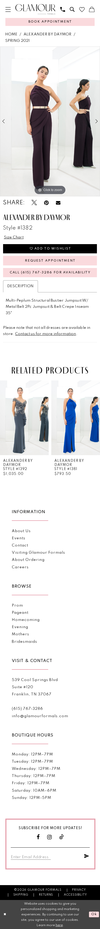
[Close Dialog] (4, 914)
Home (11, 34)
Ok (94, 914)
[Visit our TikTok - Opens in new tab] (61, 837)
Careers (20, 567)
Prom (17, 606)
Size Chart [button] (14, 237)
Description (20, 286)
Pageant (20, 613)
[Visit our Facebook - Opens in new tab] (38, 837)
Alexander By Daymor (47, 34)
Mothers (20, 634)
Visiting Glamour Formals (38, 553)
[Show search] (72, 9)
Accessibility (75, 894)
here (59, 925)
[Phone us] (62, 9)
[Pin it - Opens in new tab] (46, 203)
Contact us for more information (45, 334)
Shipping (20, 894)
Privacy (79, 890)
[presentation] (24, 417)
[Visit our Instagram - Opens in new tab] (49, 837)
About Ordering (28, 560)
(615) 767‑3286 (27, 709)
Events (18, 538)
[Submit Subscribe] (87, 856)
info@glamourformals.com (40, 716)
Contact (20, 545)
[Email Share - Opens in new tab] (58, 203)
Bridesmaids (24, 642)
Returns (46, 894)
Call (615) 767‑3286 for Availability (50, 272)
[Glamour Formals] (35, 9)
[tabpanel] (50, 121)
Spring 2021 (17, 41)
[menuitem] (8, 9)
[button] (8, 9)
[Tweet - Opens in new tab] (34, 203)
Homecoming (26, 620)
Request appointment (50, 260)
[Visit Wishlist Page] (82, 9)
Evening (20, 627)
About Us (21, 531)
